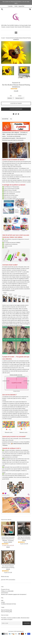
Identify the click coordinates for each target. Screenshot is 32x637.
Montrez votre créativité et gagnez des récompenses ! (13, 594)
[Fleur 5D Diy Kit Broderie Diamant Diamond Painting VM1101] (8, 557)
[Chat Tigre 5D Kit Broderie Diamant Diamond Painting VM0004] (24, 529)
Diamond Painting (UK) (6, 610)
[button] (14, 88)
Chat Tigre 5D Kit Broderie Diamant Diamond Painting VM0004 (24, 539)
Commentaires (4, 592)
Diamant (19, 95)
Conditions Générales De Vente (8, 603)
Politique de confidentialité (7, 591)
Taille (11, 95)
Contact (3, 602)
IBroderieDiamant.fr (20, 631)
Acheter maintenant (16, 109)
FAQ (11, 118)
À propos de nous (5, 589)
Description (5, 118)
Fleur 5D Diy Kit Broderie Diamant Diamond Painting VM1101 (8, 567)
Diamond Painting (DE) (6, 611)
